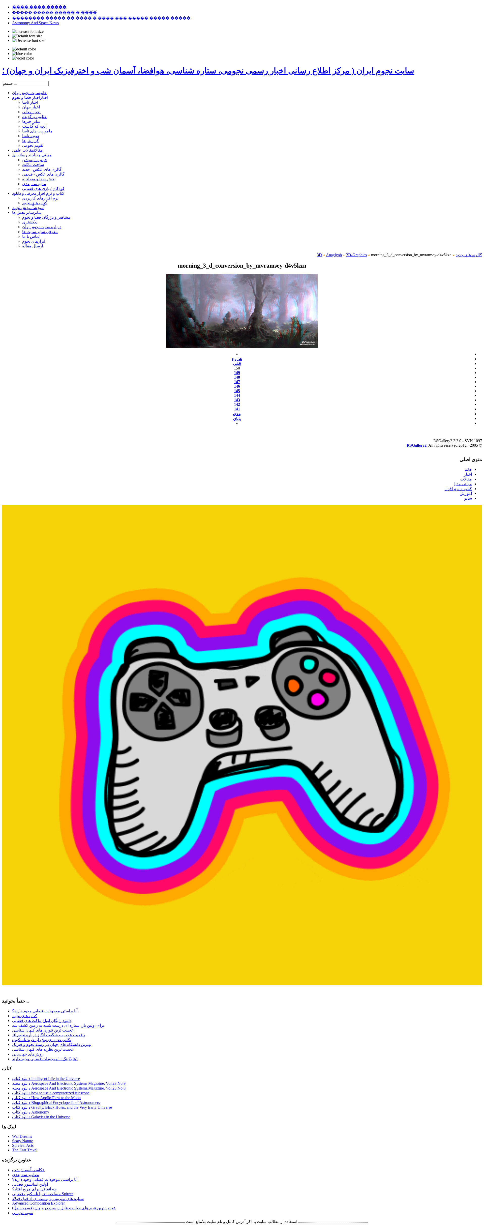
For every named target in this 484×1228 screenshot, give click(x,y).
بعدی (237, 414)
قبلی (237, 363)
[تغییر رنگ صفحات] (24, 49)
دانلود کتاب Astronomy (30, 1112)
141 (237, 409)
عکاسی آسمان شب (28, 1170)
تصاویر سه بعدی (25, 1175)
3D (319, 255)
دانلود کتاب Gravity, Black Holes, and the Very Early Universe (62, 1107)
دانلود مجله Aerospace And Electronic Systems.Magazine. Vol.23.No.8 (69, 1088)
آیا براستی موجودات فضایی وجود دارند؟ (44, 1011)
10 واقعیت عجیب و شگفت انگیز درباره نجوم (48, 1035)
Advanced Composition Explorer (38, 1203)
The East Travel (24, 1150)
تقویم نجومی (22, 1213)
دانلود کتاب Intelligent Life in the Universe (46, 1078)
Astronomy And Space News (35, 23)
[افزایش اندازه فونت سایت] (28, 31)
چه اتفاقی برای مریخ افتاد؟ (34, 1189)
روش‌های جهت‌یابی (28, 1054)
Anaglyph (334, 255)
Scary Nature (22, 1141)
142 (237, 404)
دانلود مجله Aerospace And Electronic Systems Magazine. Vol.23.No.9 (69, 1083)
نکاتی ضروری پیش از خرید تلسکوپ (41, 1040)
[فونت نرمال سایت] (27, 36)
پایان (237, 418)
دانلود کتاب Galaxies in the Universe (41, 1117)
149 (237, 372)
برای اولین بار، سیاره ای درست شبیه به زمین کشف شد (58, 1025)
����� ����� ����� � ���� (54, 12)
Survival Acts (23, 1145)
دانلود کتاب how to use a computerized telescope (50, 1093)
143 (237, 400)
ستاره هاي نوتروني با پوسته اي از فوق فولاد (48, 1198)
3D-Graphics (356, 255)
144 (237, 395)
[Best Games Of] (242, 983)
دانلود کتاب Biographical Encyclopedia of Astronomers (56, 1102)
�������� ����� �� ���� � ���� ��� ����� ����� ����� (101, 18)
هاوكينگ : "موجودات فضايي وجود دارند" (45, 1059)
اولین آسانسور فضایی (30, 1184)
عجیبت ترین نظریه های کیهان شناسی (43, 1049)
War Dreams (22, 1136)
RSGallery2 (417, 445)
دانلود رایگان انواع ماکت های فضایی (41, 1020)
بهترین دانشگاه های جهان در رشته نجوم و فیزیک (51, 1044)
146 (237, 386)
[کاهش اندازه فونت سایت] (28, 40)
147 (237, 382)
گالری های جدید (469, 255)
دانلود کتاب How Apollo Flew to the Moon (46, 1098)
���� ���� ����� (39, 7)
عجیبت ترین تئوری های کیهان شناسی (43, 1030)
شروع (237, 359)
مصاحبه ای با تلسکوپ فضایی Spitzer (42, 1194)
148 (237, 377)
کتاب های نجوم (24, 1016)
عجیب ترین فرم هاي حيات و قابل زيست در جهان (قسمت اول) (64, 1208)
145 (237, 391)
